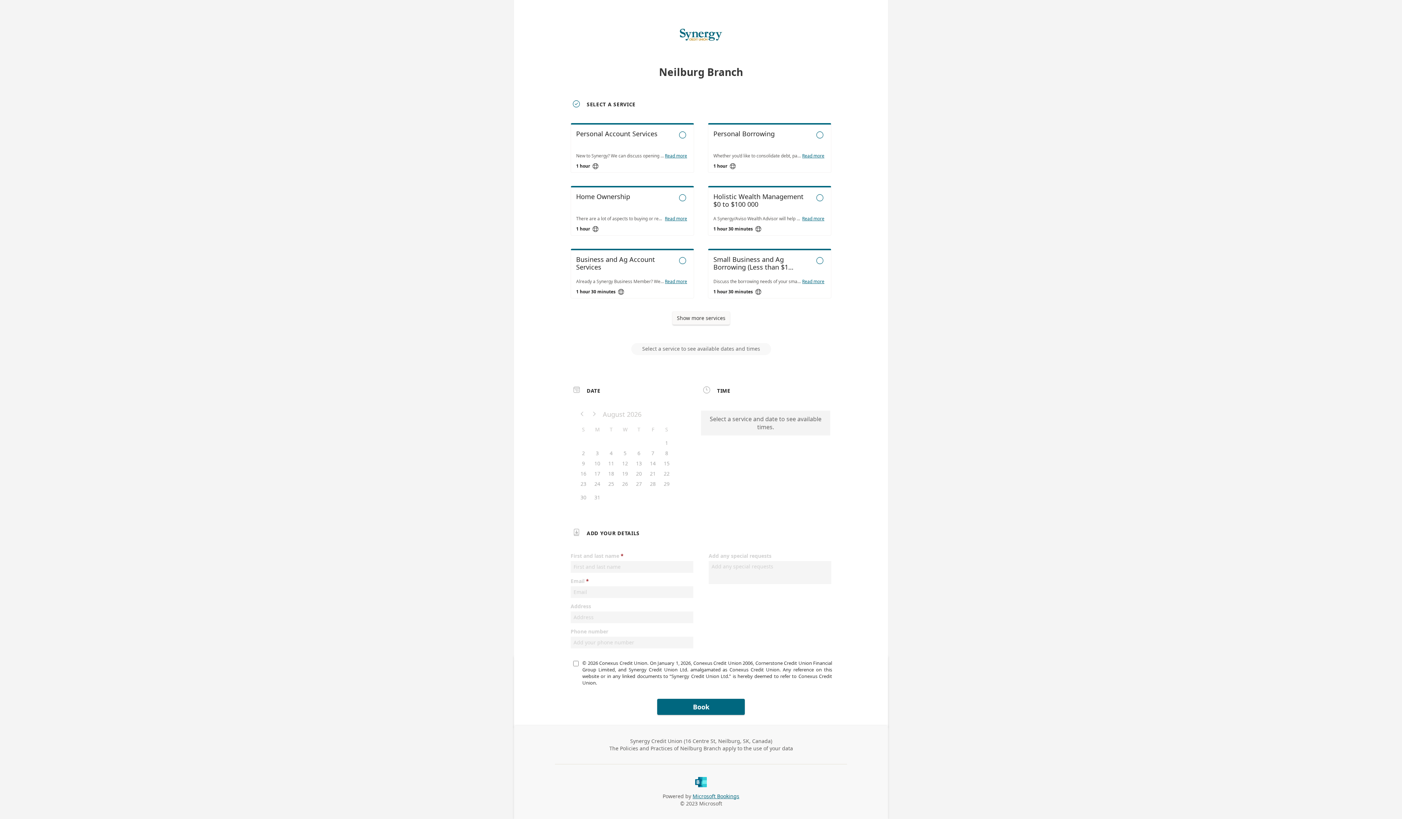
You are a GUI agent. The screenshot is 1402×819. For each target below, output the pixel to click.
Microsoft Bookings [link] (716, 796)
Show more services (701, 318)
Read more (676, 156)
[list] (701, 217)
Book (701, 706)
